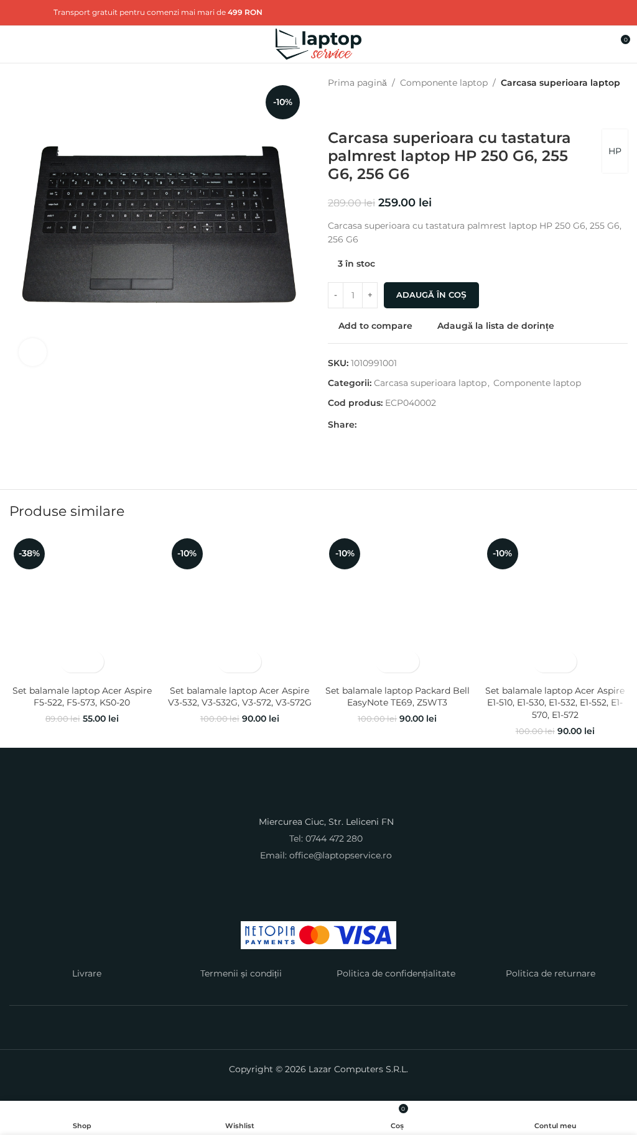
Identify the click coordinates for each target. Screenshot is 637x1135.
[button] (71, 662)
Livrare (86, 973)
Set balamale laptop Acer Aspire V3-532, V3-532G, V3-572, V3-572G (240, 697)
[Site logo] (319, 43)
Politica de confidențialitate (396, 973)
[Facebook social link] (17, 12)
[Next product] (365, 109)
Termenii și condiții (241, 973)
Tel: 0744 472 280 (326, 838)
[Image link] (318, 796)
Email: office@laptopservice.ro (326, 855)
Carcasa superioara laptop (560, 82)
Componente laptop (444, 82)
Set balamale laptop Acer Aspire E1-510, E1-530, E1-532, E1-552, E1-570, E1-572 (555, 702)
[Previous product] (335, 109)
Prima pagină (357, 82)
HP (614, 151)
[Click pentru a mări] (33, 352)
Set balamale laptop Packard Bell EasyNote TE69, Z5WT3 (397, 697)
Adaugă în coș (431, 295)
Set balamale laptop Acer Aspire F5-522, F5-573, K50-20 (82, 697)
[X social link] (32, 12)
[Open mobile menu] (14, 44)
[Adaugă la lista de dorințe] (93, 662)
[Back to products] (350, 109)
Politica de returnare (550, 973)
